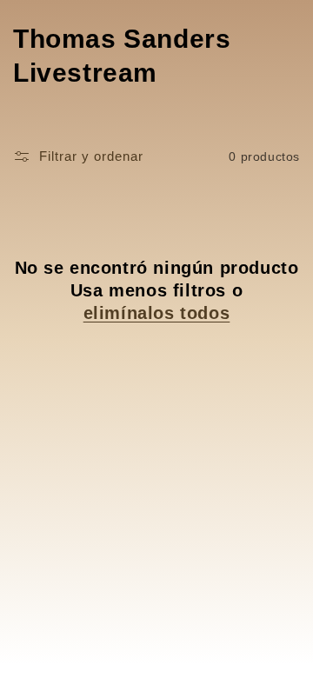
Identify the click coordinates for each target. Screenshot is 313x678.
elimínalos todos (156, 312)
